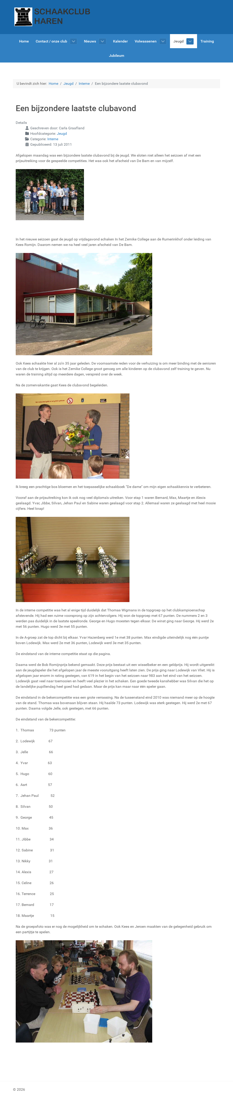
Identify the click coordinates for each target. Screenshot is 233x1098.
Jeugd (62, 133)
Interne (52, 139)
